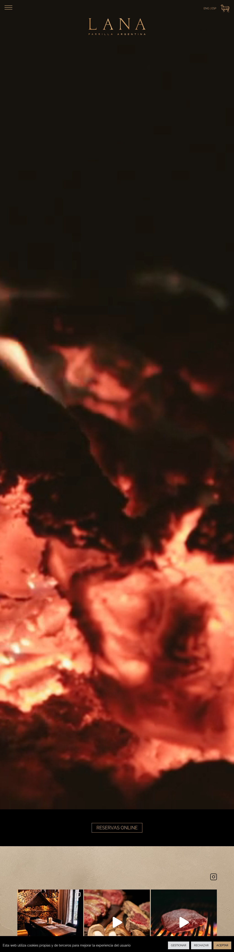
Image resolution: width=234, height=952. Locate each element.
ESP (213, 8)
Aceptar (222, 945)
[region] (117, 944)
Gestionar (178, 945)
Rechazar (201, 945)
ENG (206, 8)
